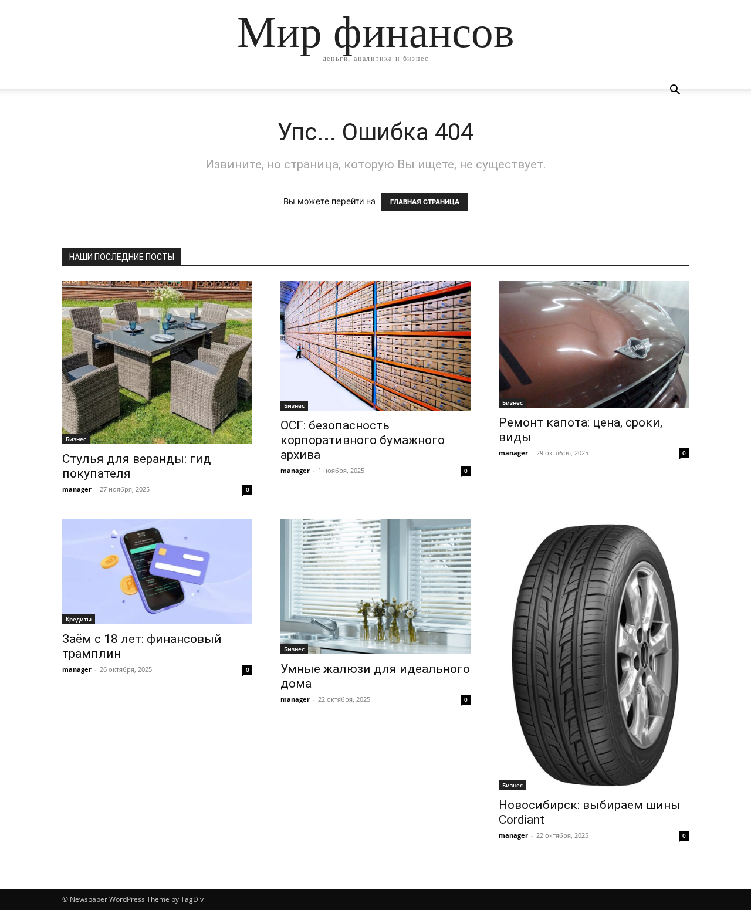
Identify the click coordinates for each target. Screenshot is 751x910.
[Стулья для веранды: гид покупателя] (157, 362)
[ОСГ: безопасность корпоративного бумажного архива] (375, 346)
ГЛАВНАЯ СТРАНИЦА (424, 202)
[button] (675, 91)
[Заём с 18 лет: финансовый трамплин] (157, 571)
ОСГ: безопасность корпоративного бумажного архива (362, 440)
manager (77, 489)
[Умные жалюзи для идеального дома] (375, 586)
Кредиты (79, 619)
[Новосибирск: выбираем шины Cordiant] (594, 655)
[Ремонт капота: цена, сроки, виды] (594, 344)
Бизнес (76, 439)
